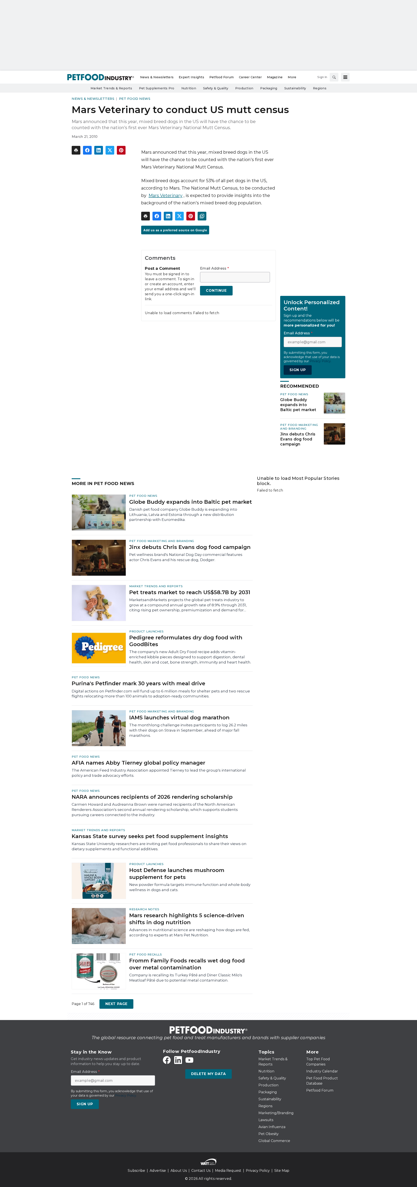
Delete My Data (208, 1074)
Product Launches (146, 631)
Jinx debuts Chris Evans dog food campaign (297, 439)
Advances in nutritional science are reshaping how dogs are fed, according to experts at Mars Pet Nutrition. (189, 932)
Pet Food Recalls (145, 954)
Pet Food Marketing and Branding (299, 426)
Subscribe (136, 1171)
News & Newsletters (93, 99)
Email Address (214, 268)
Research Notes (144, 909)
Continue (216, 290)
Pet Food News (135, 99)
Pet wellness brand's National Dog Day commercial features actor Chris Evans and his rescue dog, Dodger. (185, 557)
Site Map (281, 1171)
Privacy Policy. (320, 361)
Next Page (116, 1004)
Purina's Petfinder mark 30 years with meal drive (138, 683)
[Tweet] (110, 150)
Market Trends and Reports (156, 586)
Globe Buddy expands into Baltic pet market (298, 404)
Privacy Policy (258, 1171)
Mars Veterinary (165, 195)
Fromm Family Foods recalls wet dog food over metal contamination (187, 963)
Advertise (158, 1171)
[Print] (76, 150)
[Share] (87, 150)
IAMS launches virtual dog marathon (179, 717)
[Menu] (345, 77)
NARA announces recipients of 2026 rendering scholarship (152, 797)
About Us (178, 1171)
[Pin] (121, 150)
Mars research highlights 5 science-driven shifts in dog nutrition (186, 918)
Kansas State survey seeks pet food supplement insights (150, 836)
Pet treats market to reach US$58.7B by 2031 (189, 592)
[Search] (334, 77)
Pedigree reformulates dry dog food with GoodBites (185, 640)
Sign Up (298, 370)
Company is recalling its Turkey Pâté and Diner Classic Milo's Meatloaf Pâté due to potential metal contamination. (185, 977)
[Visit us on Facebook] (167, 1060)
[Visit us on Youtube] (189, 1060)
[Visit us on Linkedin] (178, 1060)
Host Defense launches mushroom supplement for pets (176, 873)
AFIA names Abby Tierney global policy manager (138, 763)
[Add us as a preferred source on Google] (202, 216)
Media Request (228, 1171)
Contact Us (200, 1171)
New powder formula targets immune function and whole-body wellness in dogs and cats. (189, 887)
